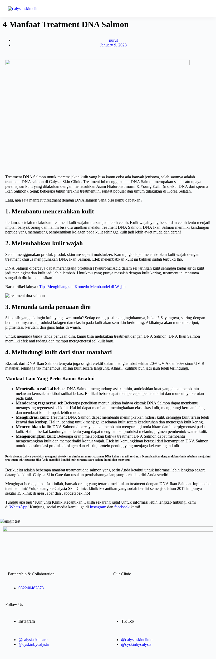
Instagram (98, 507)
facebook (122, 507)
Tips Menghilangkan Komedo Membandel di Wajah (82, 286)
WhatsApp (18, 507)
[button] (139, 8)
